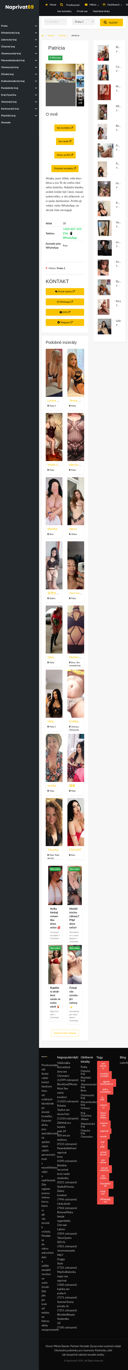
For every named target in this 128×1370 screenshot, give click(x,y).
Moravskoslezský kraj (83, 1103)
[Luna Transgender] (105, 247)
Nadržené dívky (101, 11)
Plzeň (73, 791)
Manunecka (77, 464)
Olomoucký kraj (83, 1096)
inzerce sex (104, 1124)
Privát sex (82, 11)
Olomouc (75, 727)
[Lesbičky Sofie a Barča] (104, 188)
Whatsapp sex (105, 1200)
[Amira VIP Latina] (102, 169)
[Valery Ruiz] (105, 228)
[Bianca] (103, 52)
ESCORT (75, 849)
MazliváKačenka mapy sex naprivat (66, 1276)
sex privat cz (103, 1066)
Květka (74, 721)
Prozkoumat (73, 5)
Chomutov (87, 1136)
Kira (118, 301)
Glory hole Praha (103, 1115)
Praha (73, 406)
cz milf (102, 1098)
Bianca (120, 47)
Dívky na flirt (64, 155)
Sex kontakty (64, 11)
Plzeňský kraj (83, 1079)
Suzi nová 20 (78, 593)
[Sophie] (103, 267)
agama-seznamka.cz (106, 1082)
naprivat (104, 1131)
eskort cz (103, 1106)
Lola (118, 320)
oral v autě (102, 1144)
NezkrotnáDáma (80, 657)
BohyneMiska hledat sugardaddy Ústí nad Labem (65, 1221)
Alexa (73, 529)
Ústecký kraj (83, 1072)
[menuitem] (51, 4)
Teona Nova (77, 400)
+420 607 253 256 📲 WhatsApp (72, 233)
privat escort (103, 1153)
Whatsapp (56, 58)
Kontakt (84, 1346)
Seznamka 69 (105, 1184)
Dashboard (113, 5)
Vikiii (50, 721)
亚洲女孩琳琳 (56, 593)
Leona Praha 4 (57, 400)
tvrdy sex (103, 1192)
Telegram (65, 322)
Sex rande (64, 141)
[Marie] (104, 92)
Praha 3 (52, 727)
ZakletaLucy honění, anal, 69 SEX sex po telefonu (64, 1131)
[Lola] (104, 326)
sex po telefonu (104, 1169)
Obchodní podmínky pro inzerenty (74, 1350)
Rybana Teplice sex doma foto (63, 1109)
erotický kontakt (104, 1075)
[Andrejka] (105, 150)
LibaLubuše (63, 1203)
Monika (52, 529)
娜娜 (72, 785)
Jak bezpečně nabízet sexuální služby (83, 1354)
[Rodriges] (102, 131)
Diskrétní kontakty (64, 168)
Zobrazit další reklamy (65, 1033)
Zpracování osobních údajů (105, 1346)
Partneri (74, 1346)
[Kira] (103, 306)
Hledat (113, 23)
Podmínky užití (103, 1350)
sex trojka (103, 1177)
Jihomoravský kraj (83, 1085)
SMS (65, 312)
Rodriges (121, 125)
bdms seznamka (105, 1090)
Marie (119, 86)
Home (52, 5)
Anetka (120, 202)
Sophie (120, 261)
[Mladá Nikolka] (102, 111)
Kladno (52, 598)
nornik (103, 1136)
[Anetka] (104, 208)
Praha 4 (52, 406)
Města (92, 5)
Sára (50, 657)
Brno (51, 534)
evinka (51, 785)
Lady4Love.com (123, 1063)
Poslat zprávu (64, 291)
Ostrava (85, 1108)
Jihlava (74, 534)
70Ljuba (52, 849)
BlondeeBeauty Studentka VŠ (66, 1318)
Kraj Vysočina (83, 1114)
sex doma (103, 1161)
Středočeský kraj (83, 1125)
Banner (66, 1346)
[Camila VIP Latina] (103, 72)
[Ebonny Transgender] (104, 287)
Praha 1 (61, 268)
